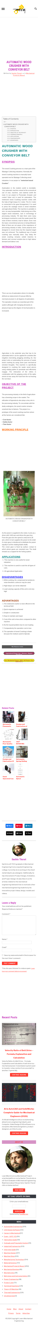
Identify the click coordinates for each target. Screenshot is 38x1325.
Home (9, 1309)
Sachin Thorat (17, 73)
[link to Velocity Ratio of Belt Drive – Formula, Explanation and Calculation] (19, 1034)
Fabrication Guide (10, 1240)
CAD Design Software (12, 1230)
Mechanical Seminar (11, 1269)
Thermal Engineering (12, 1292)
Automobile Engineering (13, 1227)
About (21, 1309)
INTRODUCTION (14, 130)
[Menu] (3, 9)
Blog (15, 1309)
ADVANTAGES (14, 140)
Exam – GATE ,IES (10, 1236)
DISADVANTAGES (15, 138)
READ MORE (19, 1190)
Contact (28, 1309)
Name (4, 939)
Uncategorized (9, 1296)
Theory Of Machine (11, 1289)
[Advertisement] (19, 41)
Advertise (26, 1313)
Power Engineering (11, 1279)
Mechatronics (9, 1273)
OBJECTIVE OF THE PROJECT (18, 132)
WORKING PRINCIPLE (16, 134)
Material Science (10, 1263)
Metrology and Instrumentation (15, 1276)
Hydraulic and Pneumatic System (16, 1243)
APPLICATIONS (14, 136)
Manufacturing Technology (14, 1259)
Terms (18, 1313)
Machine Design (10, 1253)
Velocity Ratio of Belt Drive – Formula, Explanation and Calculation (19, 1054)
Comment (6, 914)
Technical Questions (11, 1286)
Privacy (11, 1313)
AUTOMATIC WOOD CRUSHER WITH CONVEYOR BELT (16, 125)
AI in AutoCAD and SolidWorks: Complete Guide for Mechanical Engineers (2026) (19, 1112)
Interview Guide (10, 1250)
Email (4, 947)
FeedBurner (23, 1214)
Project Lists (8, 1283)
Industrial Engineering (12, 1246)
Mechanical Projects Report (14, 1266)
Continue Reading (19, 1075)
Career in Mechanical (12, 1233)
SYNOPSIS (13, 128)
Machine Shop (9, 1256)
